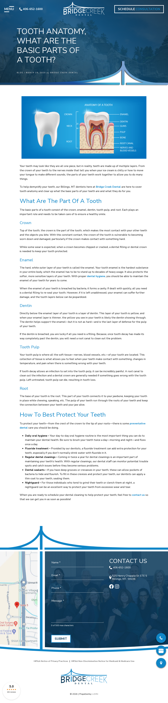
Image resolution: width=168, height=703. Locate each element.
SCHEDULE (139, 9)
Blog (20, 73)
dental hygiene (96, 276)
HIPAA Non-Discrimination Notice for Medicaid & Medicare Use (102, 661)
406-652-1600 (33, 9)
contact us (138, 495)
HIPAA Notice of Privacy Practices (51, 661)
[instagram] (117, 588)
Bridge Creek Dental (108, 187)
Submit (61, 639)
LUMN (95, 694)
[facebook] (111, 588)
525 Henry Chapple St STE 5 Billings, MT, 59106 (129, 577)
